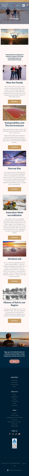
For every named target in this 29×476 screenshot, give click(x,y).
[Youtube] (19, 434)
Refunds (24, 463)
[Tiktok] (16, 434)
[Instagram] (13, 434)
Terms (14, 466)
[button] (23, 5)
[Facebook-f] (10, 434)
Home (12, 16)
